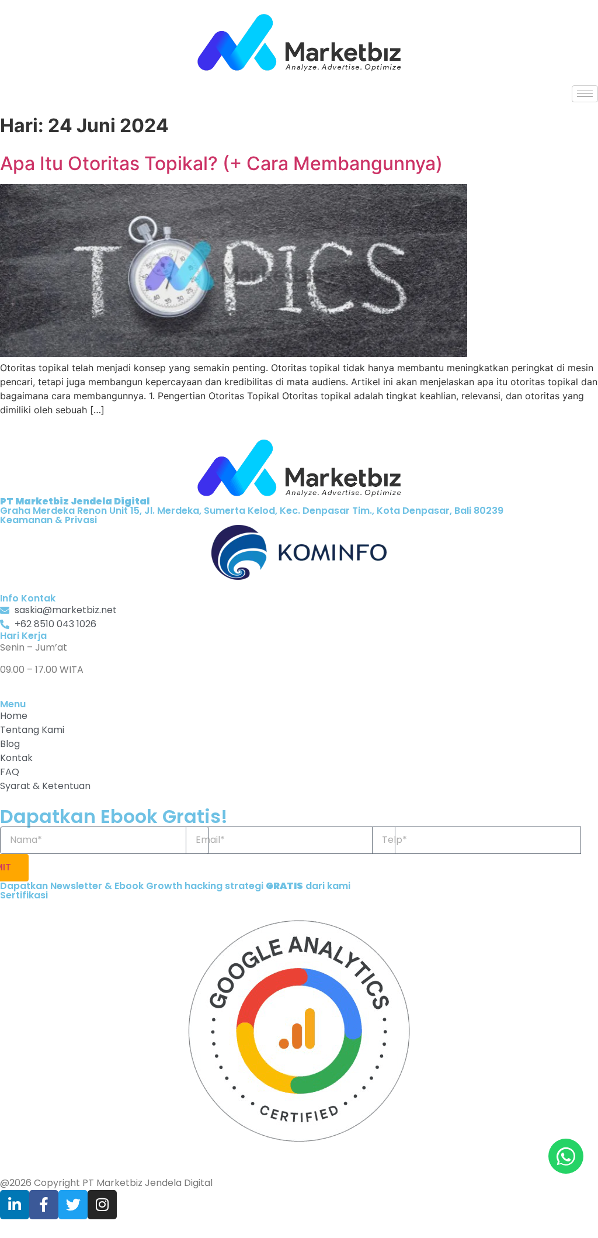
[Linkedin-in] (14, 1204)
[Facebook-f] (43, 1204)
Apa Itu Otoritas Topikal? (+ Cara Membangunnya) (221, 163)
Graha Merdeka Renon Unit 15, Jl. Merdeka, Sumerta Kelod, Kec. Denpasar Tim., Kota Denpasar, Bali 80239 (251, 505)
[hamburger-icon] (585, 93)
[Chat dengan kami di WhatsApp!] (565, 1156)
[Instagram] (102, 1204)
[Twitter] (73, 1204)
